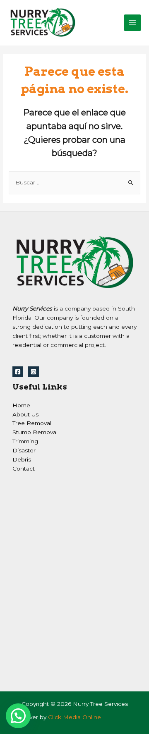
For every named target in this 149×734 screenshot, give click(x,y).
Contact (23, 468)
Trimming (25, 441)
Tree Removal (31, 423)
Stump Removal (35, 432)
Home (21, 405)
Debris (21, 459)
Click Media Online (74, 717)
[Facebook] (17, 371)
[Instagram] (33, 371)
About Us (25, 414)
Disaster (24, 450)
